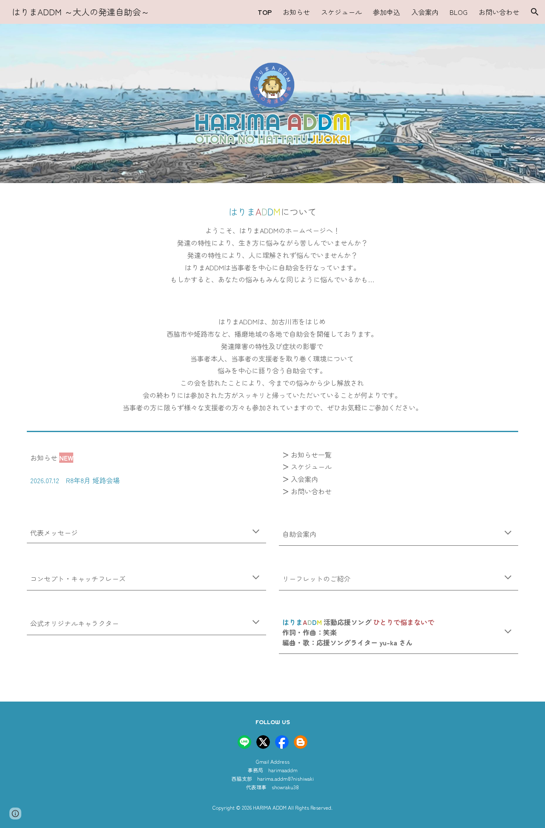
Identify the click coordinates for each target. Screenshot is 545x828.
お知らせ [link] (296, 12)
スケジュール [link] (341, 12)
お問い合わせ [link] (499, 12)
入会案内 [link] (425, 12)
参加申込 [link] (386, 12)
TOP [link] (265, 12)
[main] (272, 211)
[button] (535, 12)
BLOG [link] (459, 12)
